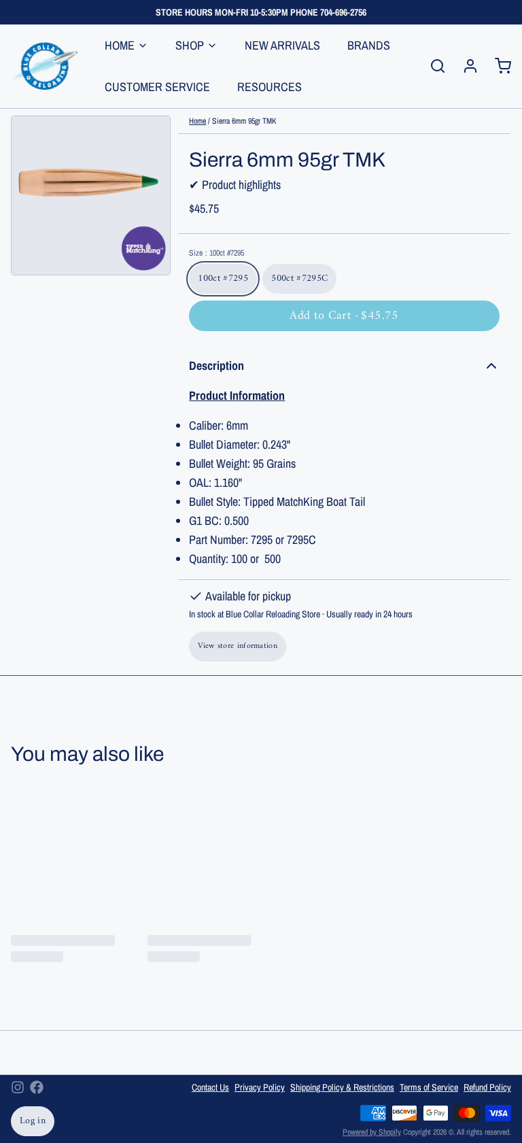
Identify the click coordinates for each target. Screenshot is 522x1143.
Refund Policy (487, 1087)
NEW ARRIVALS (282, 45)
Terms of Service (429, 1087)
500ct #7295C (299, 278)
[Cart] (497, 66)
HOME (120, 45)
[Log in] (464, 66)
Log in (33, 1120)
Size (216, 253)
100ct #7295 (223, 278)
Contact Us (210, 1087)
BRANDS (368, 45)
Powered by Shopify (372, 1132)
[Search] (432, 66)
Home (197, 121)
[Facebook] (37, 1087)
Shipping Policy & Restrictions (342, 1087)
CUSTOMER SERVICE (157, 86)
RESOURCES (269, 86)
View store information (237, 646)
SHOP (189, 45)
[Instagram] (17, 1087)
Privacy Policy (259, 1087)
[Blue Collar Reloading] (44, 66)
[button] (344, 316)
